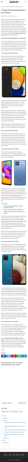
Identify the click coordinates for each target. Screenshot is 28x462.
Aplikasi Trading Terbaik (15, 459)
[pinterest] (14, 356)
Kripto (20, 411)
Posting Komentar (13, 16)
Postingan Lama (22, 403)
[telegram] (24, 356)
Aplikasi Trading (5, 411)
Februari (6, 438)
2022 (4, 415)
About (10, 454)
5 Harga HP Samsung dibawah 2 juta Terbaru (14, 432)
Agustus (5, 418)
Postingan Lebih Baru (7, 403)
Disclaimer (22, 454)
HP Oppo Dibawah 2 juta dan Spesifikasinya (13, 209)
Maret (5, 420)
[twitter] (8, 356)
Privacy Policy (15, 454)
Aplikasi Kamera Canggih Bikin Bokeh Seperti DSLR (15, 430)
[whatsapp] (19, 356)
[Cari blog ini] (26, 2)
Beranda (5, 454)
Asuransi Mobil (14, 411)
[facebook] (3, 356)
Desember (6, 442)
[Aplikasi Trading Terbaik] (14, 2)
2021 (4, 440)
